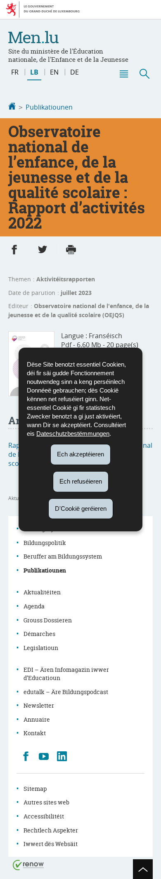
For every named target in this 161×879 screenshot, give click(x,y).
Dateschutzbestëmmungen (72, 433)
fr (15, 72)
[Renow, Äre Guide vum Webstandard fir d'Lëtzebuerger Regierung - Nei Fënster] (28, 864)
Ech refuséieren (80, 481)
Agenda (34, 606)
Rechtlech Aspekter (51, 830)
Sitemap (35, 789)
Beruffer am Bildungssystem (63, 556)
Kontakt (35, 733)
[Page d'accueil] (12, 107)
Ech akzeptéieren (80, 454)
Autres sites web (46, 802)
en (54, 72)
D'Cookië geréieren (81, 508)
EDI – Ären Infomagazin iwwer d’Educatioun (66, 674)
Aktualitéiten (42, 592)
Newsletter (39, 705)
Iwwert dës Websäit (51, 844)
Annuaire (37, 719)
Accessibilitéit (44, 816)
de (74, 72)
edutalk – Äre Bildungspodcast (66, 692)
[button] (123, 74)
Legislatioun (41, 648)
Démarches (39, 634)
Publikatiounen (49, 107)
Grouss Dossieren (48, 620)
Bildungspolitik (45, 543)
